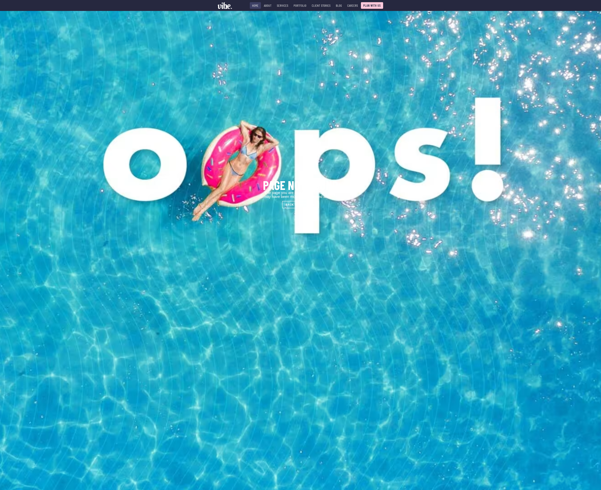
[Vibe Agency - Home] (225, 5)
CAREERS (352, 5)
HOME (255, 5)
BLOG (339, 5)
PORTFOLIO (300, 5)
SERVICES (282, 5)
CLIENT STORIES (321, 5)
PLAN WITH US (372, 5)
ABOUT (268, 5)
